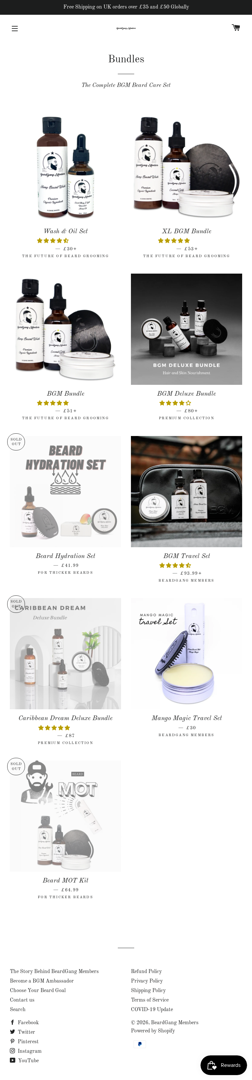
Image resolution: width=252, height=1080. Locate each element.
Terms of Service (150, 1000)
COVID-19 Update (152, 1009)
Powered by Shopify (153, 1031)
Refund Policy (146, 971)
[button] (53, 241)
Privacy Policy (147, 981)
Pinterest (27, 1042)
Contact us (22, 1000)
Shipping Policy (148, 990)
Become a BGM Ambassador (42, 981)
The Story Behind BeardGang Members (54, 971)
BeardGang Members (175, 1023)
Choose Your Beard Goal (38, 990)
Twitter (25, 1032)
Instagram (29, 1051)
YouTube (28, 1061)
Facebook (27, 1023)
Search (18, 1009)
